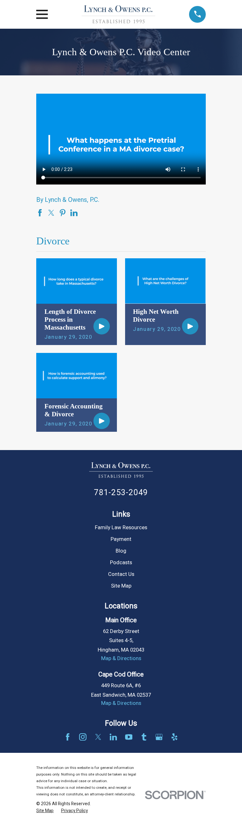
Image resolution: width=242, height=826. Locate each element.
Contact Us (121, 574)
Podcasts (121, 562)
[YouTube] (128, 737)
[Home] (118, 14)
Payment (121, 539)
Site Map (121, 586)
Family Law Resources (121, 527)
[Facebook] (67, 737)
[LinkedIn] (113, 737)
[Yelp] (174, 737)
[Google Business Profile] (159, 737)
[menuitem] (45, 811)
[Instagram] (82, 737)
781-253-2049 (121, 493)
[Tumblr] (143, 737)
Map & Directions (121, 658)
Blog (121, 551)
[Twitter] (98, 737)
